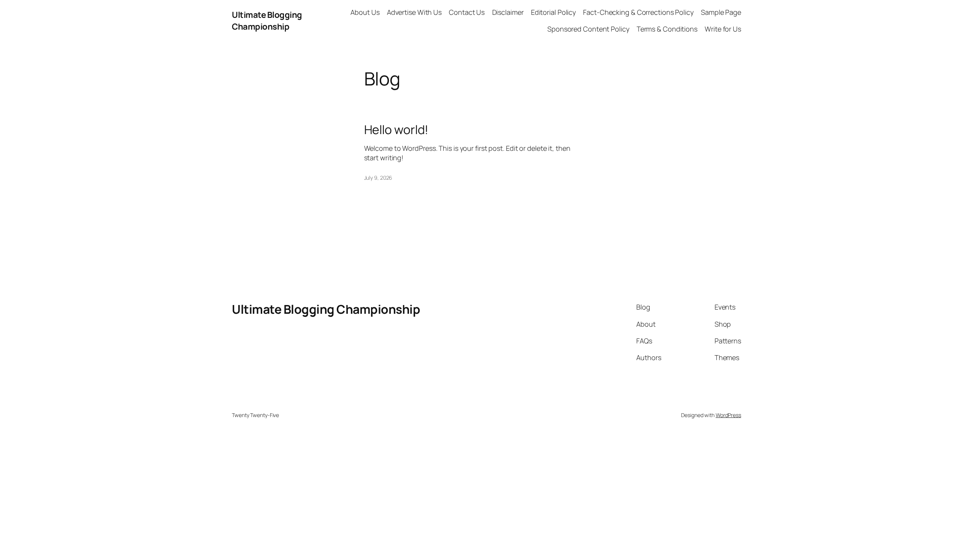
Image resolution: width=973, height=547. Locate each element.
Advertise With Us (414, 12)
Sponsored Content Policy (588, 28)
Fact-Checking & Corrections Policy (638, 12)
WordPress (728, 415)
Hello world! (396, 129)
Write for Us (723, 28)
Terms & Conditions (667, 28)
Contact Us (467, 12)
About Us (364, 12)
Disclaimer (508, 12)
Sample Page (721, 12)
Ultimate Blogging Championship (267, 20)
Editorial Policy (553, 12)
